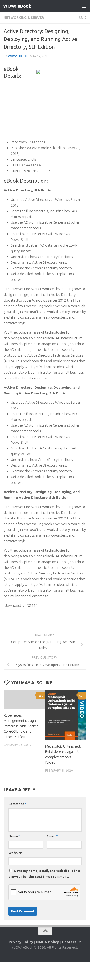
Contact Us (72, 942)
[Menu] (84, 6)
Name (14, 836)
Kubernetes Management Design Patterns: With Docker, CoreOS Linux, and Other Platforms (21, 726)
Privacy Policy (21, 942)
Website (15, 853)
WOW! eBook (17, 6)
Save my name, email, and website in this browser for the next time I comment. (44, 874)
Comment (17, 804)
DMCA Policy (47, 942)
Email (52, 836)
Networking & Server (24, 18)
